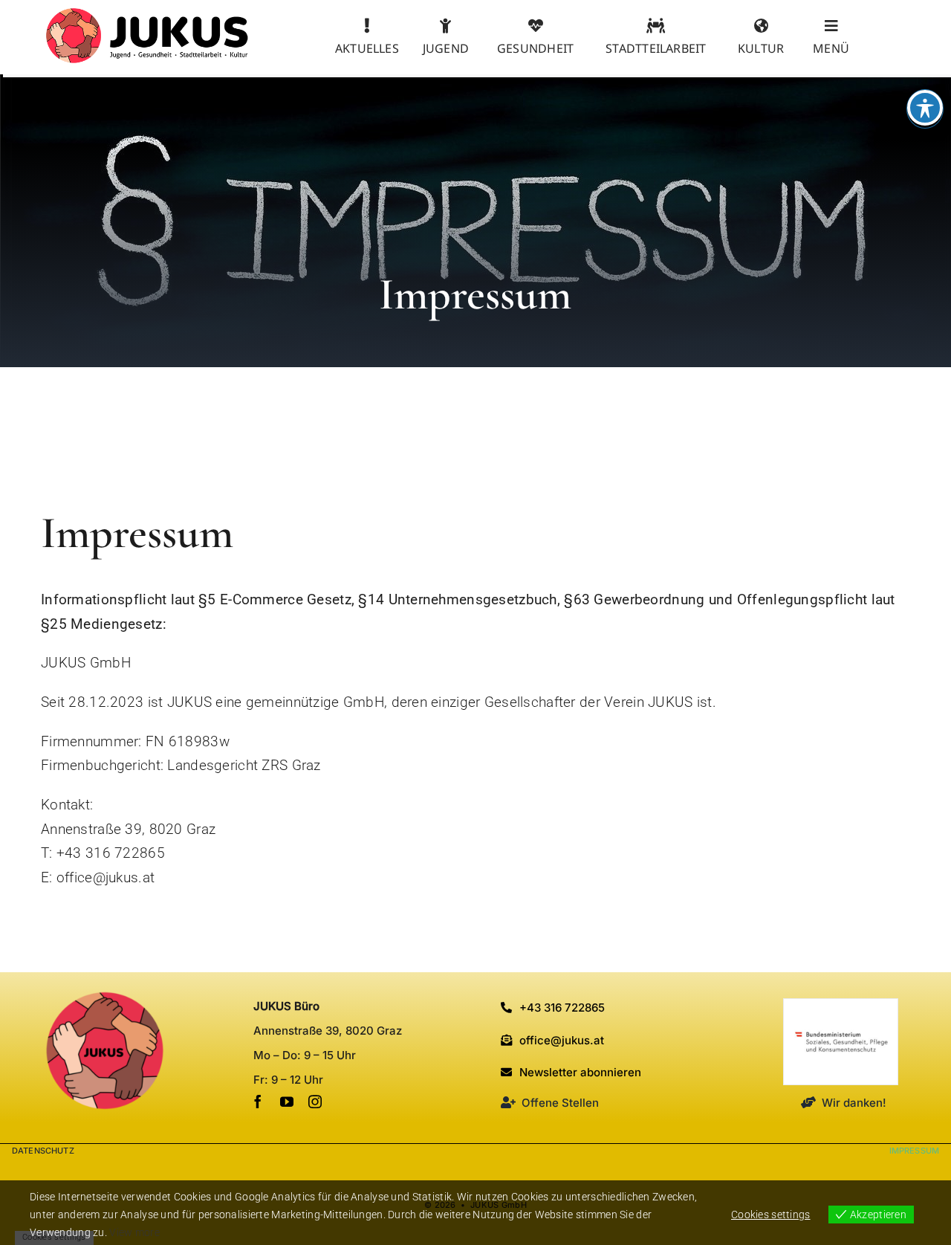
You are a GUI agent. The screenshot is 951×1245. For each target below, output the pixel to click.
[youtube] (286, 1101)
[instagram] (315, 1101)
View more (134, 1232)
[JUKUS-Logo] (147, 14)
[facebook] (257, 1101)
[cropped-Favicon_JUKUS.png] (104, 997)
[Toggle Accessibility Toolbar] (925, 108)
